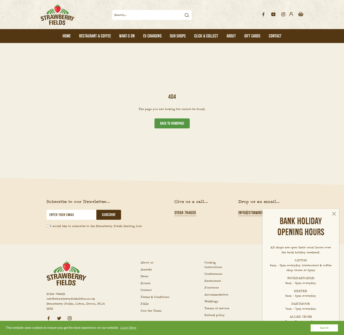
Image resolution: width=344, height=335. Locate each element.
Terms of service (216, 308)
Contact (146, 290)
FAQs (145, 304)
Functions (211, 287)
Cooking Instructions (213, 265)
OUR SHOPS (178, 35)
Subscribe (108, 215)
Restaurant (212, 281)
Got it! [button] (324, 327)
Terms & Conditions (155, 297)
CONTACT (275, 35)
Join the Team (151, 311)
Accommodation (216, 294)
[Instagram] (70, 317)
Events (145, 283)
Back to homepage (172, 123)
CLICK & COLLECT (206, 35)
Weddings (211, 301)
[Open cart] (300, 14)
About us (147, 262)
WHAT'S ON (127, 35)
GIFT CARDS (252, 35)
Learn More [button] (128, 327)
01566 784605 (185, 212)
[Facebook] (49, 317)
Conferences (213, 274)
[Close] (334, 214)
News (144, 276)
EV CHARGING (152, 35)
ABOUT (231, 35)
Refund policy (214, 315)
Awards (146, 269)
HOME (67, 35)
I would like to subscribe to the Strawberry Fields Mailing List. (96, 226)
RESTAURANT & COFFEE (95, 35)
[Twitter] (59, 317)
